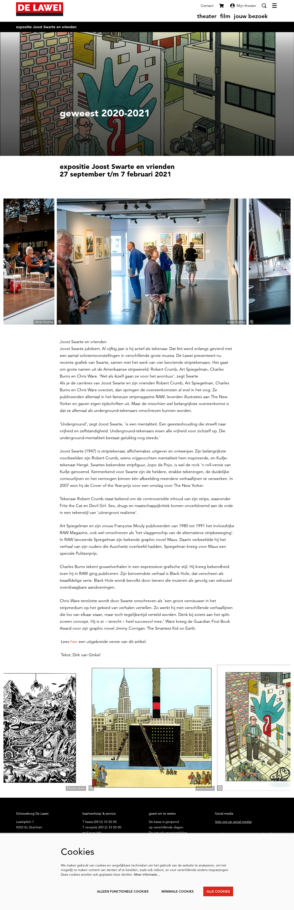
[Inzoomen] (59, 322)
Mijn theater (246, 5)
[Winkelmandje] (222, 5)
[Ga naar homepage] (39, 9)
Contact (207, 5)
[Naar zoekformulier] (264, 5)
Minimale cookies (177, 891)
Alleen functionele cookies (123, 891)
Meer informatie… (147, 874)
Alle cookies (218, 891)
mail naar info (92, 833)
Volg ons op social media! (233, 822)
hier (74, 641)
